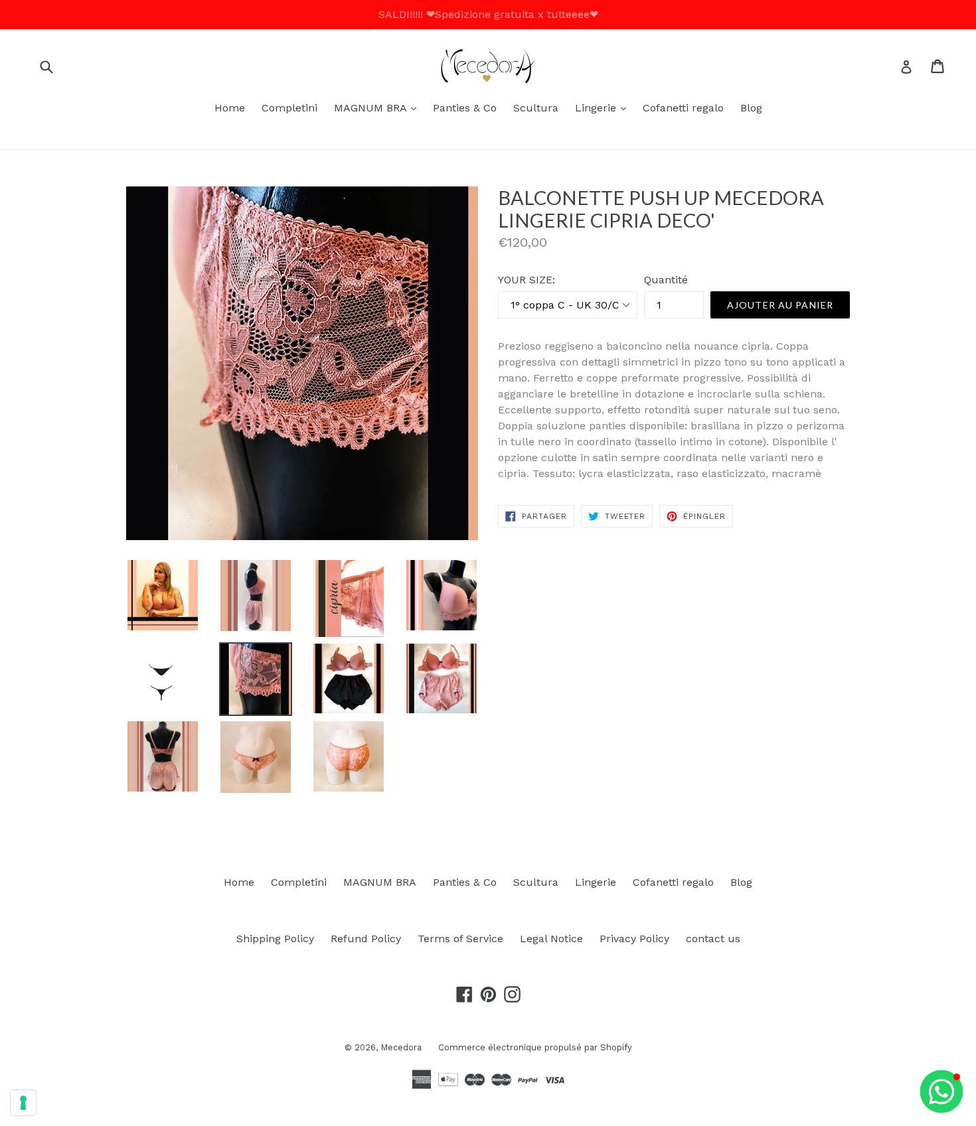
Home (229, 108)
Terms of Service (460, 938)
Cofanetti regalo (683, 108)
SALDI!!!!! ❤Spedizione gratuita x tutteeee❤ (488, 14)
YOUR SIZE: (526, 279)
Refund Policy (366, 938)
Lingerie (604, 107)
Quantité (666, 279)
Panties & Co (465, 108)
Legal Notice (551, 938)
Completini (289, 108)
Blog (751, 108)
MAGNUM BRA (378, 107)
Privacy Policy (634, 938)
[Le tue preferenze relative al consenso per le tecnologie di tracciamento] (23, 1102)
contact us (713, 938)
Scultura (535, 108)
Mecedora (401, 1047)
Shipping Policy (275, 938)
